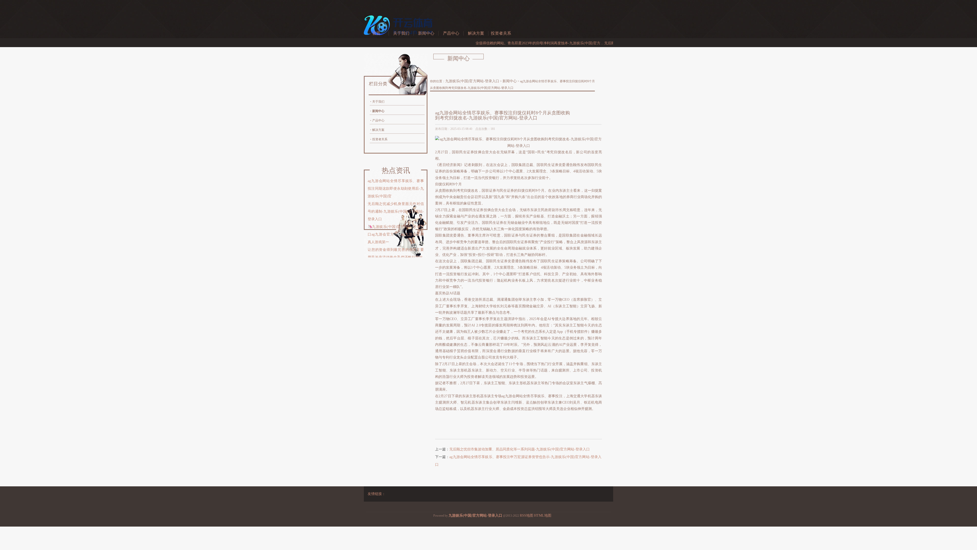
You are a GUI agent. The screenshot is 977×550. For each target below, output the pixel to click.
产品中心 (451, 33)
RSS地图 (526, 515)
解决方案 (476, 33)
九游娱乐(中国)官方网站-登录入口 (472, 81)
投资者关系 (501, 33)
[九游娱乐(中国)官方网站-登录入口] (399, 38)
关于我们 (401, 33)
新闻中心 (426, 33)
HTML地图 (542, 515)
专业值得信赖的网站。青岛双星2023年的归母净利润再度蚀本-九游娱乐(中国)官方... (518, 43)
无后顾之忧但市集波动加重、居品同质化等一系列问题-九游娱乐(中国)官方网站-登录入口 (519, 449)
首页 (376, 33)
